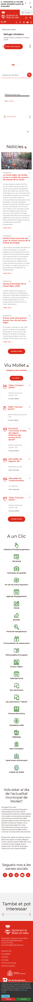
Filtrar (16, 378)
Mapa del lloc (6, 951)
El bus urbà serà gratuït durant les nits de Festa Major (15, 320)
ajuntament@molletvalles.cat (12, 945)
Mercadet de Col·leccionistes (16, 479)
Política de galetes (8, 966)
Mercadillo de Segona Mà (15, 460)
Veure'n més (16, 351)
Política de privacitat (8, 963)
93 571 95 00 (8, 943)
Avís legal (4, 960)
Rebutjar (8, 999)
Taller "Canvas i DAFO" (16, 386)
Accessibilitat (6, 954)
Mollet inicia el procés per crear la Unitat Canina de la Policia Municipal (16, 240)
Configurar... (5, 996)
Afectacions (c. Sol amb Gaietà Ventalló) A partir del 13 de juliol (12, 4)
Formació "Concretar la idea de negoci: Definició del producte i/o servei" (17, 434)
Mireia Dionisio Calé (15, 94)
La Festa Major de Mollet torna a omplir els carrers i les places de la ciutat (16, 177)
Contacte (4, 957)
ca (28, 12)
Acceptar (23, 999)
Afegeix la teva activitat (16, 370)
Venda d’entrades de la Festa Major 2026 (14, 285)
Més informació (13, 46)
